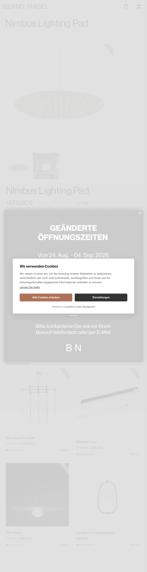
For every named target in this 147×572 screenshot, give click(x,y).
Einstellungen (101, 297)
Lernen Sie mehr (30, 287)
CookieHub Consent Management (79, 306)
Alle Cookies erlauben (46, 297)
